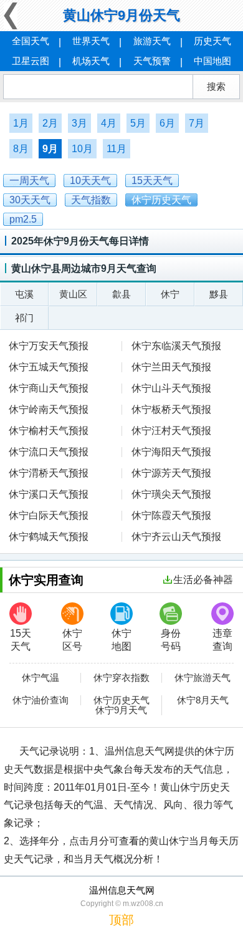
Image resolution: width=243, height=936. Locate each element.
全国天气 (30, 41)
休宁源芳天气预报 (171, 473)
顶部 (121, 920)
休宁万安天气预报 (48, 345)
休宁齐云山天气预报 (176, 536)
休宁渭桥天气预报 (48, 473)
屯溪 (24, 294)
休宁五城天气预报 (48, 367)
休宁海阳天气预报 (171, 451)
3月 (79, 123)
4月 (109, 123)
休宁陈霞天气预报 (171, 515)
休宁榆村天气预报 (48, 430)
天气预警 (152, 60)
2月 (50, 123)
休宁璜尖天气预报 (171, 494)
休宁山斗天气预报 (171, 388)
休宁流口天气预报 (48, 451)
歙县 (121, 294)
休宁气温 (40, 678)
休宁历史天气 (121, 700)
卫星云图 (30, 60)
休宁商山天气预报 (48, 388)
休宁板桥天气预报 (171, 409)
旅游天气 (152, 41)
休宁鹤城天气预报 (48, 536)
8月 (21, 148)
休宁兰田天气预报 (171, 367)
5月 (138, 123)
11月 (116, 148)
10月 (82, 148)
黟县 (218, 294)
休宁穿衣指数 (121, 678)
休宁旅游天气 (202, 678)
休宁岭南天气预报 (48, 409)
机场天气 (91, 60)
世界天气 (91, 41)
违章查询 (222, 640)
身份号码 (171, 640)
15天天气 (20, 640)
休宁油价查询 (40, 700)
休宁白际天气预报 (48, 515)
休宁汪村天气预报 (171, 430)
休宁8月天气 (203, 700)
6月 (167, 123)
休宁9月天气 (121, 710)
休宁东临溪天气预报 (176, 345)
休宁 (170, 294)
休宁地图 (121, 640)
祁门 (24, 317)
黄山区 (73, 294)
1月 (21, 123)
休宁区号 (72, 640)
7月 (196, 123)
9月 (50, 148)
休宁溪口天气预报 (48, 494)
